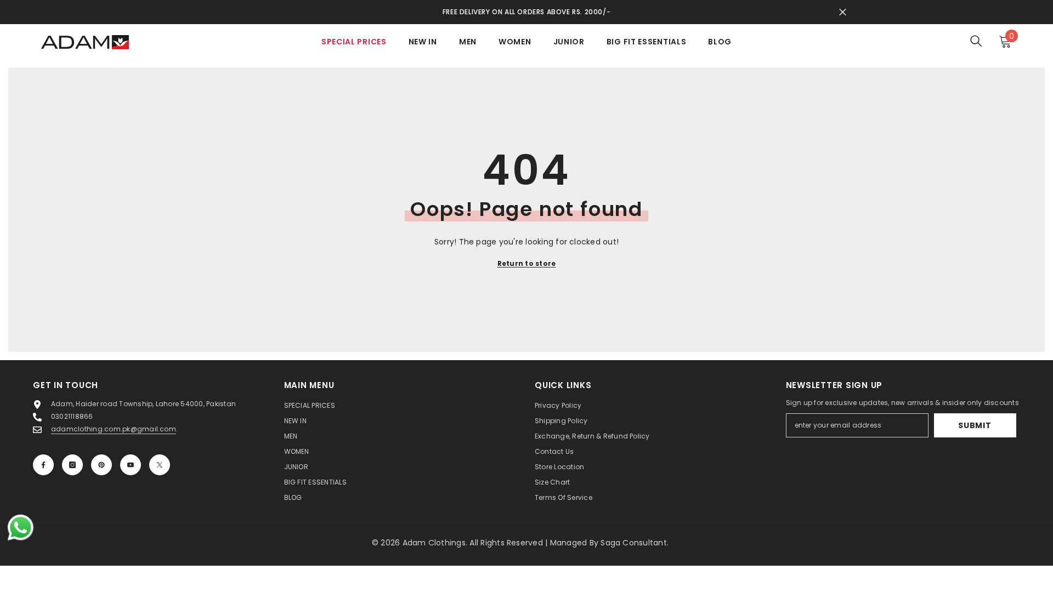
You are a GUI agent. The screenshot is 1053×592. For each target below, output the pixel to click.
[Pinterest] (101, 464)
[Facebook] (43, 464)
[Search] (976, 40)
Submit (974, 425)
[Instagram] (72, 464)
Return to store (526, 263)
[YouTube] (130, 464)
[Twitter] (159, 464)
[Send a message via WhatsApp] (20, 528)
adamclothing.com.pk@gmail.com (113, 429)
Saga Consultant (634, 542)
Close (842, 12)
